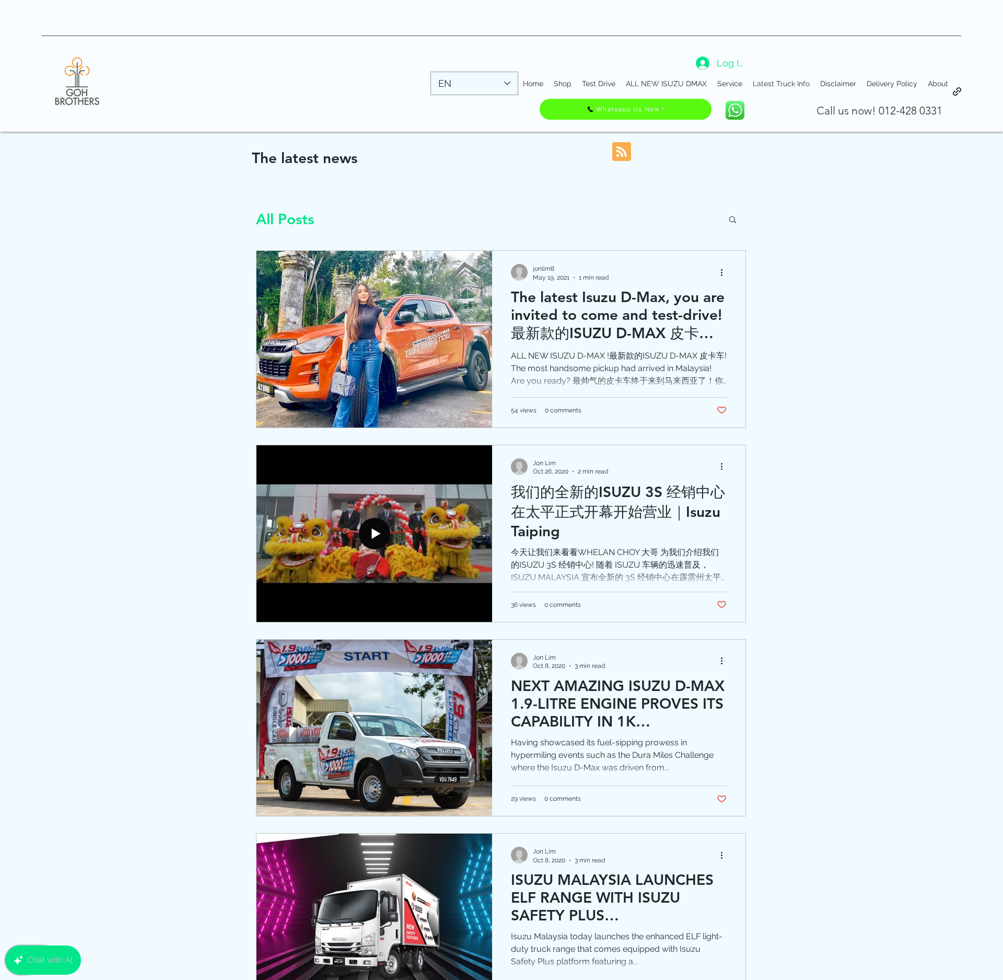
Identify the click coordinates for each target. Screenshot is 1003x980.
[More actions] (725, 272)
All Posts (285, 219)
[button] (733, 220)
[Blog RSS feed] (621, 152)
